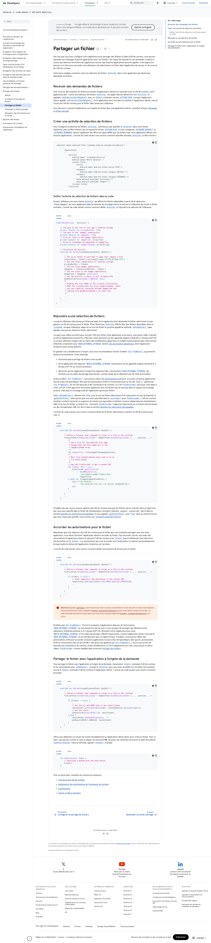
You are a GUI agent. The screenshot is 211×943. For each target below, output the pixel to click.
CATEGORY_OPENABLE (63, 132)
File (88, 395)
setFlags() (81, 608)
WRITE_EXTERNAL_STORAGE (98, 364)
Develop (7, 12)
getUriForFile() (61, 398)
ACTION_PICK (126, 97)
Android (39, 893)
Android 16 (127, 895)
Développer (90, 3)
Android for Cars (100, 902)
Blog (37, 913)
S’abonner (181, 937)
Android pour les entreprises (46, 897)
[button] (16, 59)
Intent (99, 97)
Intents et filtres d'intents (69, 793)
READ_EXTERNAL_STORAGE (89, 344)
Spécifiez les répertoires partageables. (117, 407)
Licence (61, 937)
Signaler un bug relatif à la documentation (192, 896)
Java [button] (69, 216)
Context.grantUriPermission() (104, 611)
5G (66, 912)
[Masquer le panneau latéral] (29, 938)
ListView (58, 327)
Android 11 (127, 914)
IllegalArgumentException (108, 517)
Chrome (77, 926)
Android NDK (158, 911)
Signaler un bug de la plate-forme (195, 891)
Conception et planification (63, 3)
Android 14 (127, 902)
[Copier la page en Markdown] (105, 49)
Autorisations (64, 789)
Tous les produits (127, 926)
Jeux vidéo (69, 891)
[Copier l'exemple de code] (156, 142)
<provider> (115, 398)
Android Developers (60, 40)
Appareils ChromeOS (102, 898)
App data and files (42, 12)
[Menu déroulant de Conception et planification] (78, 3)
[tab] (58, 216)
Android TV (98, 906)
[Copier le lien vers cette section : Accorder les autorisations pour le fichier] (113, 527)
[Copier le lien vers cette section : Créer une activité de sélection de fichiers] (114, 121)
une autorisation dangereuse (121, 344)
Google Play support (189, 900)
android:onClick (62, 743)
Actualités (40, 909)
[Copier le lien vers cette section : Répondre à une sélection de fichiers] (107, 316)
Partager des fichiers (111, 648)
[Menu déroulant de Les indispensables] (45, 3)
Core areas (22, 12)
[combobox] (141, 3)
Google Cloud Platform (106, 926)
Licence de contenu (123, 843)
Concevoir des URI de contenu (71, 780)
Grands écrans (100, 891)
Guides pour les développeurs (164, 897)
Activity (112, 73)
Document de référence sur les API (165, 902)
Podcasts (39, 916)
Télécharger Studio (160, 907)
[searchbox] (16, 21)
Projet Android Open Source (47, 905)
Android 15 (127, 898)
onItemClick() (139, 327)
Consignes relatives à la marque (79, 937)
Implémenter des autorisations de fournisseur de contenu (83, 784)
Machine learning (71, 895)
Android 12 (127, 910)
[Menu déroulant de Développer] (98, 3)
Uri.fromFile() (135, 351)
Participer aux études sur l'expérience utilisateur (191, 905)
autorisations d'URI (113, 379)
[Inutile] (156, 39)
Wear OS (97, 895)
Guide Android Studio (161, 893)
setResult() (81, 667)
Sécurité (39, 901)
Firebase (89, 926)
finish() (99, 743)
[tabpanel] (105, 263)
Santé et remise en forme (75, 898)
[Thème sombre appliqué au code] (153, 142)
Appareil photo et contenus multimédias (75, 903)
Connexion (203, 3)
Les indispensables (34, 3)
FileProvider (129, 385)
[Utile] (152, 39)
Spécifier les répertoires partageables (77, 514)
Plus (106, 3)
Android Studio (188, 3)
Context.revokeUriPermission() (134, 614)
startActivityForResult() (74, 97)
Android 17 (127, 891)
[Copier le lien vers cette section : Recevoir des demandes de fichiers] (104, 86)
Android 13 (127, 906)
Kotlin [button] (58, 216)
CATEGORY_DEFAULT (144, 130)
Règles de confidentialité (74, 908)
